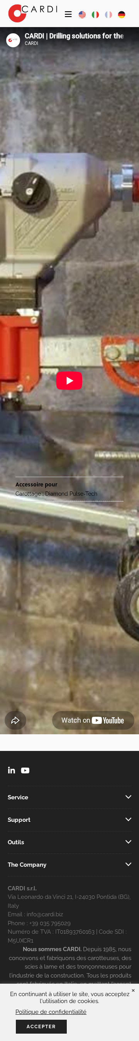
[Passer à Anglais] (82, 15)
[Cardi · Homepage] (33, 13)
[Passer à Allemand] (121, 15)
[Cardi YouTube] (25, 771)
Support (19, 819)
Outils (16, 842)
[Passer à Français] (108, 15)
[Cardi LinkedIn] (11, 771)
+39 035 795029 (50, 923)
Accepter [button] (41, 1026)
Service (18, 797)
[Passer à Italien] (95, 15)
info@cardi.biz (45, 914)
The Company (27, 864)
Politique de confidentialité (50, 1011)
